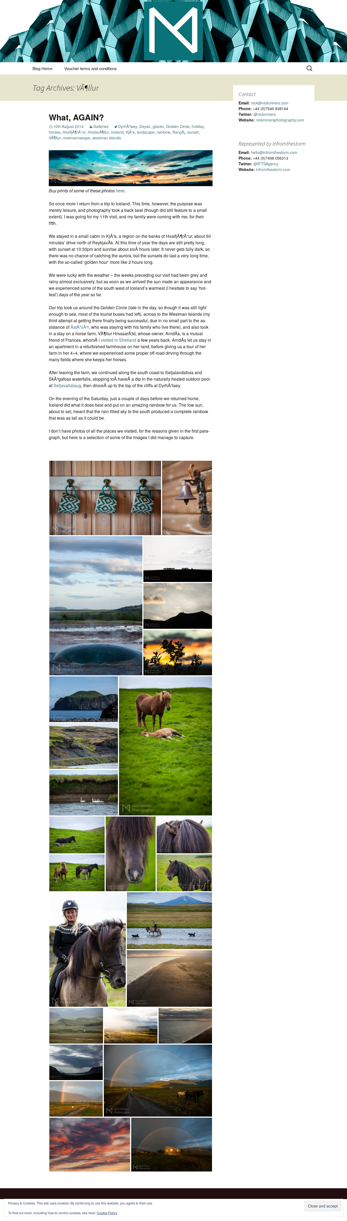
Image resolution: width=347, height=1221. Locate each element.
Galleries (100, 126)
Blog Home (42, 68)
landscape (146, 132)
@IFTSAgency (265, 163)
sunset (193, 132)
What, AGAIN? (76, 117)
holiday (198, 126)
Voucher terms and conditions (90, 68)
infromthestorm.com (273, 169)
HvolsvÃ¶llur (98, 132)
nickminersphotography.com (280, 120)
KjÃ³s (130, 132)
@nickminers (264, 114)
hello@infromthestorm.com (274, 152)
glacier (158, 126)
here (120, 190)
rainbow (163, 132)
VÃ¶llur (55, 137)
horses (54, 132)
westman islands (106, 137)
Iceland (117, 132)
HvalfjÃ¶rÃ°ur (74, 132)
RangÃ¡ (178, 132)
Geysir (144, 126)
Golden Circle (177, 126)
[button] (105, 498)
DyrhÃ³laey (127, 126)
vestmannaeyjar (76, 137)
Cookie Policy (107, 1212)
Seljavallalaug (67, 385)
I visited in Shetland (117, 340)
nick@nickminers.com (269, 103)
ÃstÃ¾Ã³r (79, 327)
